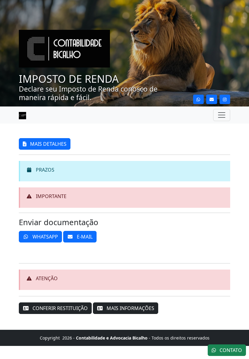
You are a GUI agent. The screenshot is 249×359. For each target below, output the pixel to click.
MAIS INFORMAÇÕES (129, 308)
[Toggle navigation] (221, 115)
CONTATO (230, 350)
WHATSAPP (44, 236)
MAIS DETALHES (48, 144)
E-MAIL (84, 236)
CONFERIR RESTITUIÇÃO (59, 308)
